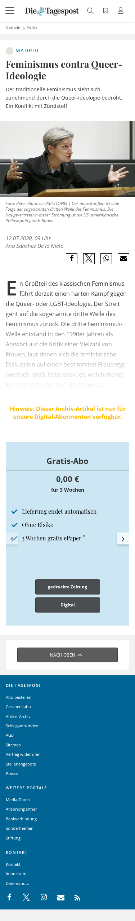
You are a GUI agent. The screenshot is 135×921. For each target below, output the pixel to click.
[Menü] (11, 11)
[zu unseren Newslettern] (57, 897)
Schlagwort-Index (22, 725)
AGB (10, 735)
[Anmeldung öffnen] (121, 11)
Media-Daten (18, 799)
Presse (12, 773)
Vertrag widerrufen (23, 754)
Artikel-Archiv (18, 716)
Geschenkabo (18, 706)
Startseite (13, 27)
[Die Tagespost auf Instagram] (40, 897)
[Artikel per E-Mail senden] (123, 259)
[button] (12, 538)
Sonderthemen (19, 828)
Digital (67, 605)
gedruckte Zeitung (67, 587)
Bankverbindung (21, 818)
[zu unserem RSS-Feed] (73, 897)
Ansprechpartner (21, 809)
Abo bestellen (18, 697)
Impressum (16, 873)
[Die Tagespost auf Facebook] (10, 897)
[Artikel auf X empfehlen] (89, 258)
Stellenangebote (21, 764)
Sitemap (13, 744)
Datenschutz (17, 883)
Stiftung (13, 838)
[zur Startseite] (52, 10)
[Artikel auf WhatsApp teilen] (106, 259)
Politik (32, 27)
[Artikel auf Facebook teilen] (72, 259)
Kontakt (13, 864)
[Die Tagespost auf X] (22, 897)
